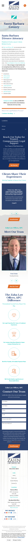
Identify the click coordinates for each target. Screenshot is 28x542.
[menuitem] (14, 126)
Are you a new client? (6, 419)
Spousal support (7, 91)
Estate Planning (14, 480)
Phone (3, 410)
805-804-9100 (14, 469)
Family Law (14, 478)
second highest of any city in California (16, 63)
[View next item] (16, 213)
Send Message (14, 446)
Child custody (6, 75)
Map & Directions (14, 497)
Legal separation (7, 85)
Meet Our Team (14, 286)
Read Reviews (14, 219)
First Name (4, 401)
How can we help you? (7, 423)
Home (14, 475)
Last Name (4, 405)
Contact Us (14, 483)
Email (3, 414)
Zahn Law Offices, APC (8, 47)
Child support (6, 77)
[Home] (14, 5)
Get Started (14, 165)
